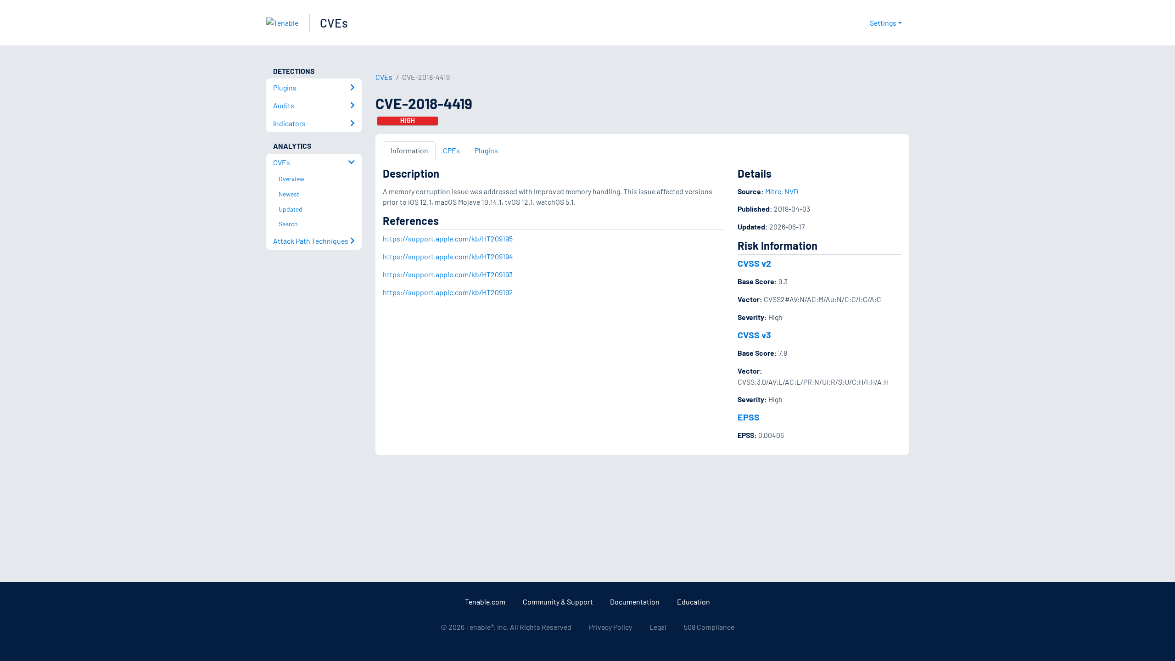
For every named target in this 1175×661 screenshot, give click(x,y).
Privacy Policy (610, 626)
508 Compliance (709, 626)
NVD (791, 191)
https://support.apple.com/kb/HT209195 (448, 238)
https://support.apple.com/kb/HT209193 (448, 274)
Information (409, 150)
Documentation (635, 601)
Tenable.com (485, 601)
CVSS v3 (754, 334)
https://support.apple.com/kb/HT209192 (448, 292)
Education (693, 601)
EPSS (749, 416)
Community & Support (558, 601)
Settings (883, 22)
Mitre (773, 191)
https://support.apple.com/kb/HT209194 (448, 256)
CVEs (334, 23)
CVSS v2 (754, 263)
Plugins (486, 150)
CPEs (451, 150)
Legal (657, 626)
